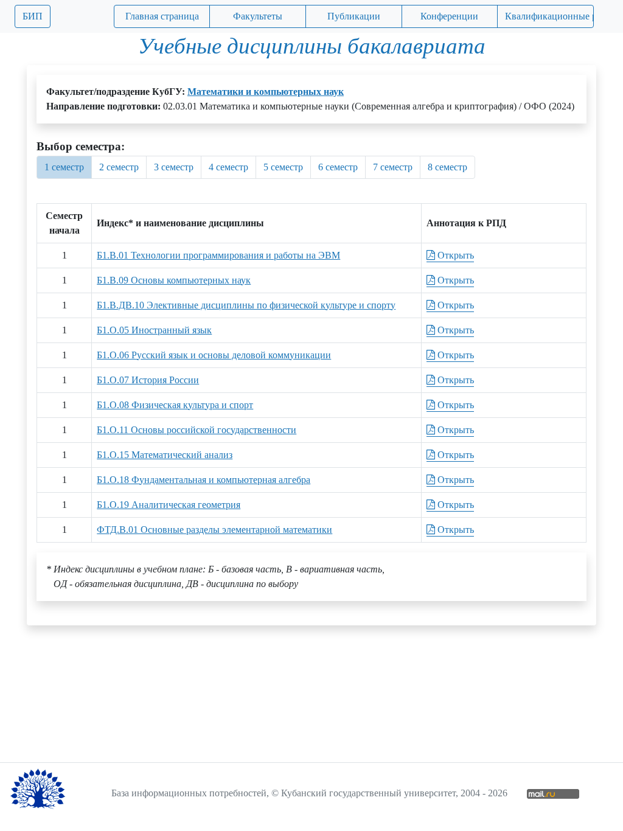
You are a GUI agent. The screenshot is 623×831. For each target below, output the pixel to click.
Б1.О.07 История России (148, 380)
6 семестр (338, 167)
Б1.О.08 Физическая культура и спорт (175, 405)
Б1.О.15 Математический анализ (164, 455)
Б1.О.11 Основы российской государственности (196, 430)
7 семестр (392, 167)
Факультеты (257, 16)
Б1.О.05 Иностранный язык (154, 330)
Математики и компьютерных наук (265, 91)
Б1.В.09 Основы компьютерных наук (174, 280)
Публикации (353, 16)
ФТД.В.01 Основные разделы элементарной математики (214, 529)
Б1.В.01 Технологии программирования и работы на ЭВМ (218, 255)
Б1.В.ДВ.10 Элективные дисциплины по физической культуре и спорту (246, 305)
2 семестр (119, 167)
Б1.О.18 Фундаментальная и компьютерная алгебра (203, 480)
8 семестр (447, 167)
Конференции (449, 16)
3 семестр (173, 167)
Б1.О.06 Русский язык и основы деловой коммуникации (214, 355)
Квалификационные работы (549, 16)
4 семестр (228, 167)
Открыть (454, 255)
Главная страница (162, 16)
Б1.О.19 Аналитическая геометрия (168, 504)
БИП (33, 16)
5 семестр (283, 167)
